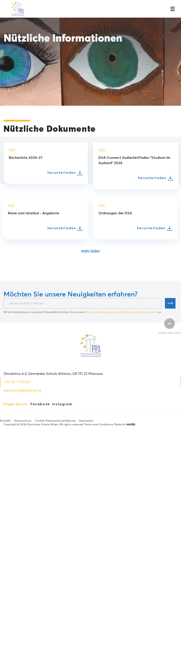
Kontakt (5, 420)
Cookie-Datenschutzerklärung (55, 420)
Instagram (62, 404)
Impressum (86, 420)
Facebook (40, 404)
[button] (172, 9)
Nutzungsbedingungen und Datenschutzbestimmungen (121, 312)
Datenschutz (23, 420)
